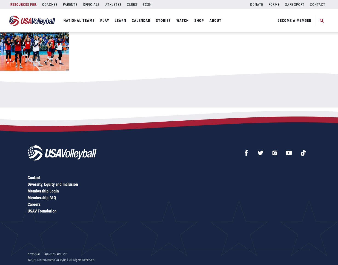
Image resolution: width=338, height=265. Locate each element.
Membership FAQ (42, 197)
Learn (120, 20)
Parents (70, 5)
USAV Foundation (42, 211)
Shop (199, 20)
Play (104, 20)
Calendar (141, 20)
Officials (91, 5)
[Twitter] (260, 153)
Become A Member (294, 20)
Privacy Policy (55, 254)
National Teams (79, 20)
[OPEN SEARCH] (322, 20)
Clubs (132, 5)
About (215, 20)
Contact (317, 5)
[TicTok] (303, 153)
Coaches (49, 5)
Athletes (113, 5)
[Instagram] (275, 153)
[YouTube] (289, 153)
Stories (163, 20)
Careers (34, 204)
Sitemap (34, 254)
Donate (256, 5)
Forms (274, 5)
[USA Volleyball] (32, 21)
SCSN (147, 5)
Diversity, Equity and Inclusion (53, 184)
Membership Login (43, 191)
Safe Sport (294, 5)
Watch (182, 20)
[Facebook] (246, 153)
